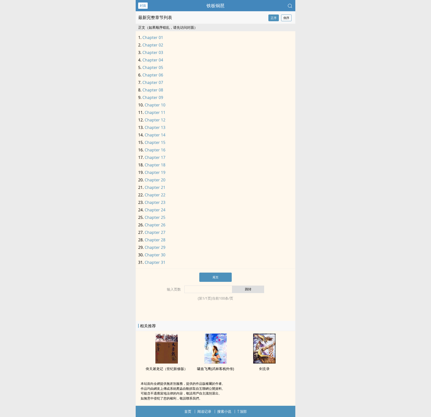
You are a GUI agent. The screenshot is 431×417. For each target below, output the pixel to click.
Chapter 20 (155, 180)
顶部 (243, 411)
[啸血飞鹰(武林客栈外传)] (215, 362)
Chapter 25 (155, 217)
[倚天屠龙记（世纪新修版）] (166, 362)
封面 (143, 5)
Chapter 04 (152, 60)
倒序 (286, 18)
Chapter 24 (155, 210)
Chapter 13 (155, 127)
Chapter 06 (152, 75)
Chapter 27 (155, 232)
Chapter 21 (155, 187)
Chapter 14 (155, 135)
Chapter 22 (155, 195)
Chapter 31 (155, 262)
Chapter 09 (152, 97)
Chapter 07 (152, 82)
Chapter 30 (155, 255)
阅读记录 (204, 411)
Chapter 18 (155, 165)
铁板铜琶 (215, 5)
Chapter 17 (155, 157)
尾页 (215, 277)
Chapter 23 (155, 202)
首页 (187, 411)
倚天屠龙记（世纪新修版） (167, 368)
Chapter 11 (155, 112)
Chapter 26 (155, 225)
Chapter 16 (155, 150)
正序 (274, 18)
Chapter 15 (155, 142)
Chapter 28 (155, 240)
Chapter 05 (152, 67)
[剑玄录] (264, 362)
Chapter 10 (155, 105)
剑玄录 (264, 368)
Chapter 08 (152, 90)
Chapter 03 (152, 52)
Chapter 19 (155, 172)
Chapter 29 (155, 247)
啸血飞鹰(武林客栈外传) (215, 368)
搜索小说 (224, 411)
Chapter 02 (152, 45)
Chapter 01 (152, 37)
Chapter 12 (155, 120)
